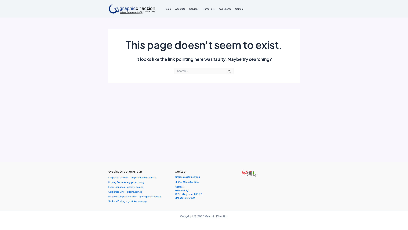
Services (194, 9)
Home (168, 9)
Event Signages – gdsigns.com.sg (125, 187)
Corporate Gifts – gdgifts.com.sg (125, 191)
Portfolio (207, 9)
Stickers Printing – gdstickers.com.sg (127, 201)
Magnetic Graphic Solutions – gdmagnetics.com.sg (134, 196)
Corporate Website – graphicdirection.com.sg (132, 177)
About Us (180, 9)
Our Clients (225, 9)
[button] (213, 9)
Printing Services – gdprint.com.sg (126, 182)
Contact (239, 9)
